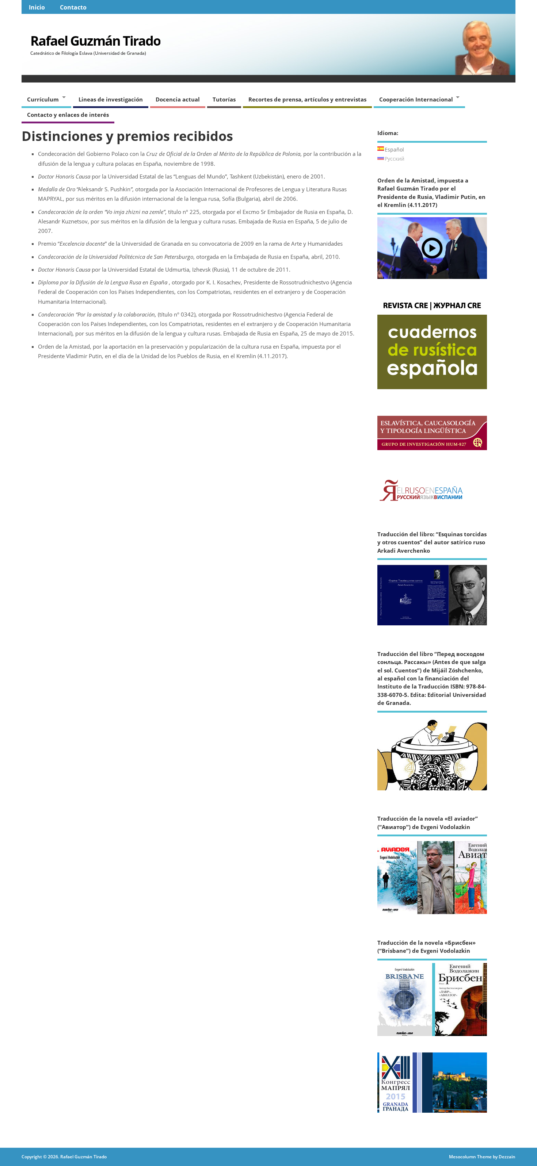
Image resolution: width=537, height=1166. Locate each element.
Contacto (73, 7)
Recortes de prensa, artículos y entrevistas (307, 99)
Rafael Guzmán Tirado (95, 41)
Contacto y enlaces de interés (68, 114)
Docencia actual (178, 99)
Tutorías (224, 99)
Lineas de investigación (111, 99)
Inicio (37, 7)
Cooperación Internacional (416, 99)
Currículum (43, 99)
